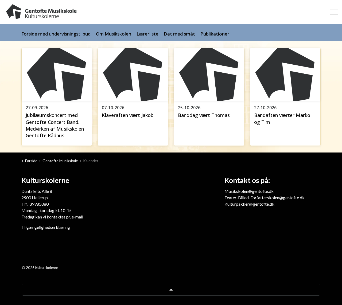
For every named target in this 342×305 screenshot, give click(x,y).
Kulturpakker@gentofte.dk (249, 203)
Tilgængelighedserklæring (45, 227)
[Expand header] (334, 12)
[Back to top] (171, 290)
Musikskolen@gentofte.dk (249, 191)
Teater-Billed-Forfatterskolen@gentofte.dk (264, 197)
